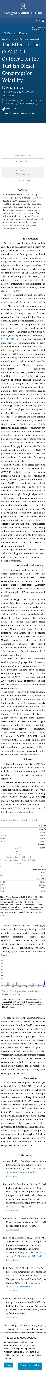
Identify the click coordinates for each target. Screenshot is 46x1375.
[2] (37, 746)
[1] (13, 453)
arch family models (31, 100)
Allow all (38, 1366)
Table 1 (7, 595)
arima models (9, 104)
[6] (13, 807)
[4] (12, 778)
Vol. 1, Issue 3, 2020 (10, 39)
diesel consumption (27, 104)
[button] (23, 987)
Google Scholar (12, 1176)
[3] (9, 778)
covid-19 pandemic (11, 100)
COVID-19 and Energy (15, 33)
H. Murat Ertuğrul (10, 92)
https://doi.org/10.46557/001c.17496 (18, 113)
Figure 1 (5, 955)
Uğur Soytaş (8, 95)
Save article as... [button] (22, 156)
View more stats (23, 180)
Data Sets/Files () (22, 161)
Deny (9, 1364)
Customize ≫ (26, 1366)
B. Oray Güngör (26, 92)
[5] (9, 800)
